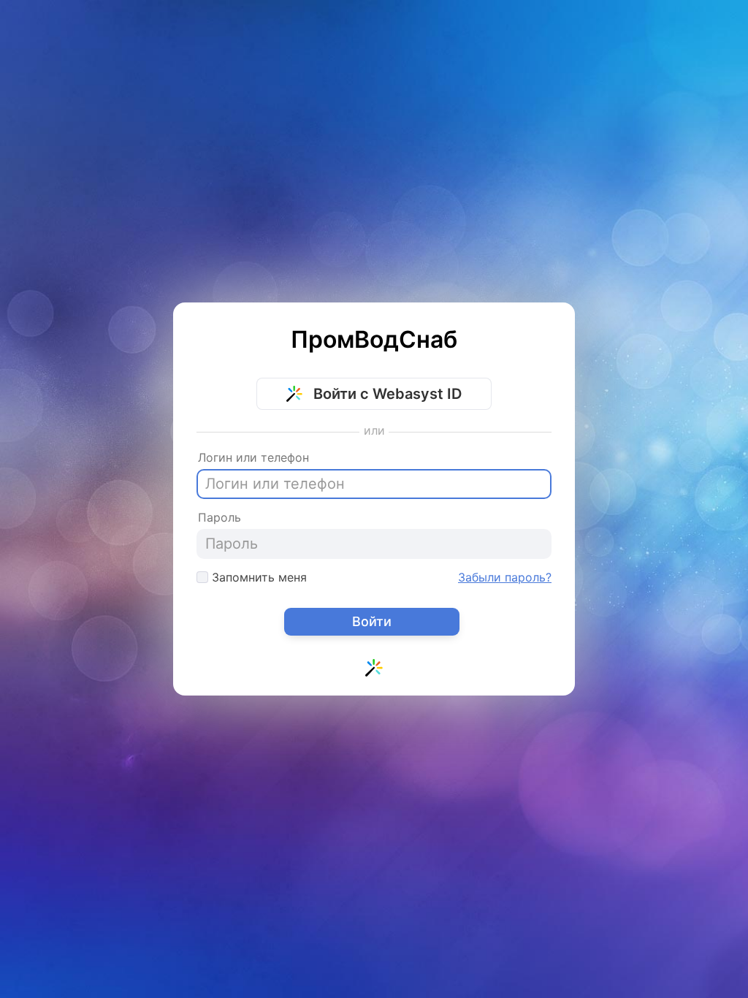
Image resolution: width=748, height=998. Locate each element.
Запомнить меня (257, 577)
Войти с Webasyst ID (386, 394)
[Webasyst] (374, 670)
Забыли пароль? (505, 577)
